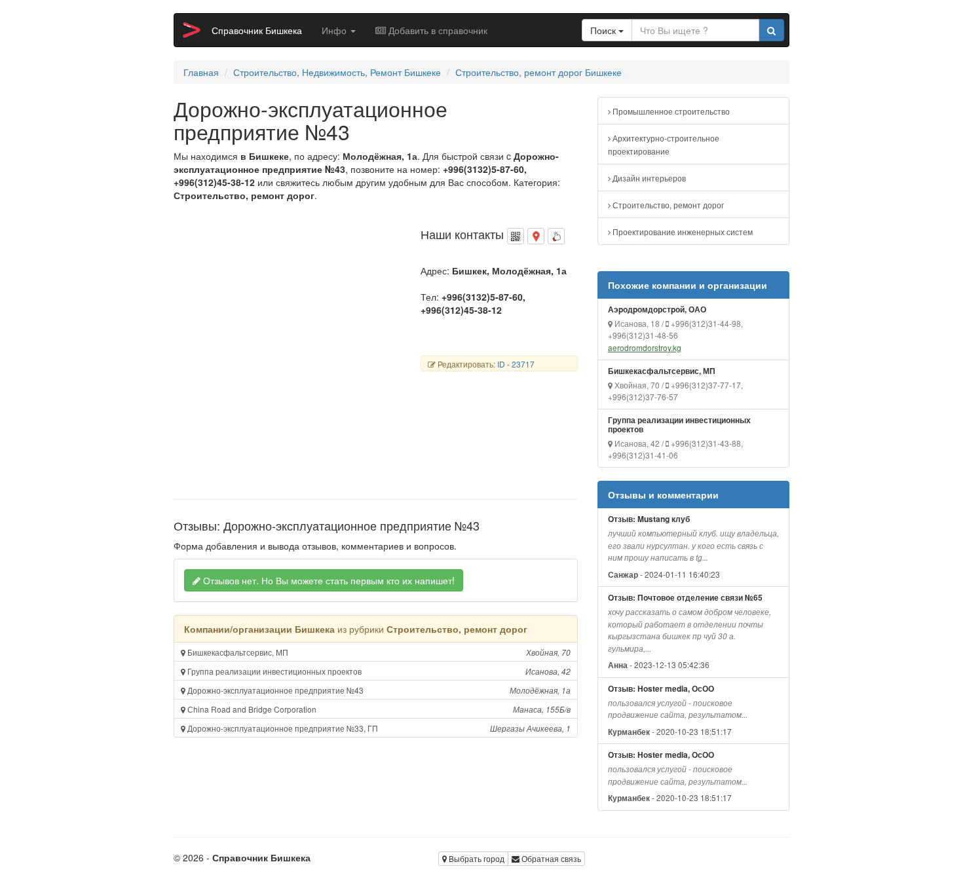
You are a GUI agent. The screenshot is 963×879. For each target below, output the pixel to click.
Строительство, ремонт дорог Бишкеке (538, 72)
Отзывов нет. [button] (327, 580)
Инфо (335, 30)
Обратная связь (550, 858)
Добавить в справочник (436, 30)
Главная (201, 72)
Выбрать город (475, 858)
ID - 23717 (516, 363)
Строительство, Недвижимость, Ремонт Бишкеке (337, 72)
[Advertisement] (284, 352)
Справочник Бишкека (257, 30)
